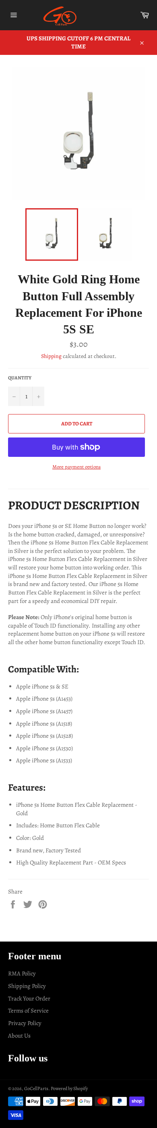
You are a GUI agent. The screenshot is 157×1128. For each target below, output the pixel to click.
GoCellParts (36, 1088)
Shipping (51, 356)
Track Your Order (29, 998)
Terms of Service (28, 1011)
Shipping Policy (27, 986)
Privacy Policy (24, 1023)
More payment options (76, 466)
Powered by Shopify (69, 1088)
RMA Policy (22, 973)
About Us (19, 1036)
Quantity (19, 378)
